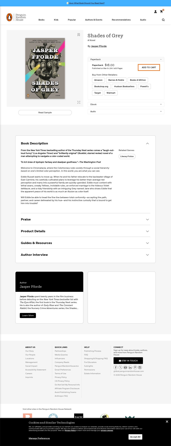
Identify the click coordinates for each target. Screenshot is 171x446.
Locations (29, 358)
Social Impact (31, 366)
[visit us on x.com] (120, 367)
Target (97, 92)
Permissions (89, 369)
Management (31, 362)
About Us (30, 347)
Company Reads (62, 362)
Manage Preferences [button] (39, 438)
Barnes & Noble (116, 80)
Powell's (144, 86)
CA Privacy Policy (62, 381)
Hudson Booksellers (124, 86)
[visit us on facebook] (116, 367)
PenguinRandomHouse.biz (67, 366)
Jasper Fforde (99, 46)
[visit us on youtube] (125, 367)
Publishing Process (92, 351)
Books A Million (138, 80)
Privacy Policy (61, 377)
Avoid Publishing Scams (65, 392)
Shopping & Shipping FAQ (96, 358)
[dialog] (85, 432)
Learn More (29, 316)
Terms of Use (60, 373)
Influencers (60, 358)
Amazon (98, 80)
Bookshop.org (101, 86)
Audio (126, 111)
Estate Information (92, 373)
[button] (41, 19)
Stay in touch (129, 360)
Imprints (29, 377)
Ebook (126, 104)
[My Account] (155, 10)
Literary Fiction (127, 156)
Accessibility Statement (35, 369)
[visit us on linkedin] (130, 367)
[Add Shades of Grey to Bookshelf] (78, 34)
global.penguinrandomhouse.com (129, 371)
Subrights (88, 366)
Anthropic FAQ (61, 396)
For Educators (90, 362)
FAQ (86, 355)
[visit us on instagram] (140, 367)
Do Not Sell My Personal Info (67, 384)
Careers (28, 373)
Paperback (126, 59)
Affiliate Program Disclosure (67, 388)
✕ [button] (167, 422)
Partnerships (60, 351)
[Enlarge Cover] (78, 102)
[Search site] (163, 19)
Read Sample (45, 112)
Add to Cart (149, 67)
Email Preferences (63, 369)
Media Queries (61, 355)
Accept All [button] (135, 436)
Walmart (111, 92)
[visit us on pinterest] (135, 367)
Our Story (29, 351)
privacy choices (107, 430)
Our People (30, 355)
